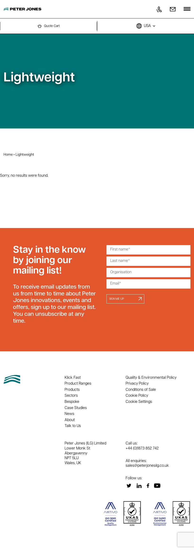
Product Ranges (78, 384)
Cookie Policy (137, 396)
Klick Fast (73, 378)
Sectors (71, 396)
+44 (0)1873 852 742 (142, 448)
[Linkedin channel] (139, 486)
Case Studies (76, 408)
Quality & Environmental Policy (151, 378)
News (69, 414)
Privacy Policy (137, 384)
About (70, 420)
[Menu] (187, 9)
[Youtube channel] (157, 486)
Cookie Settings (139, 402)
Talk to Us (73, 426)
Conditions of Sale (141, 390)
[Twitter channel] (129, 486)
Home (8, 155)
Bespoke (72, 402)
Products (72, 390)
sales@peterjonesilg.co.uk (147, 466)
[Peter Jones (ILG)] (22, 9)
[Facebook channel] (148, 486)
